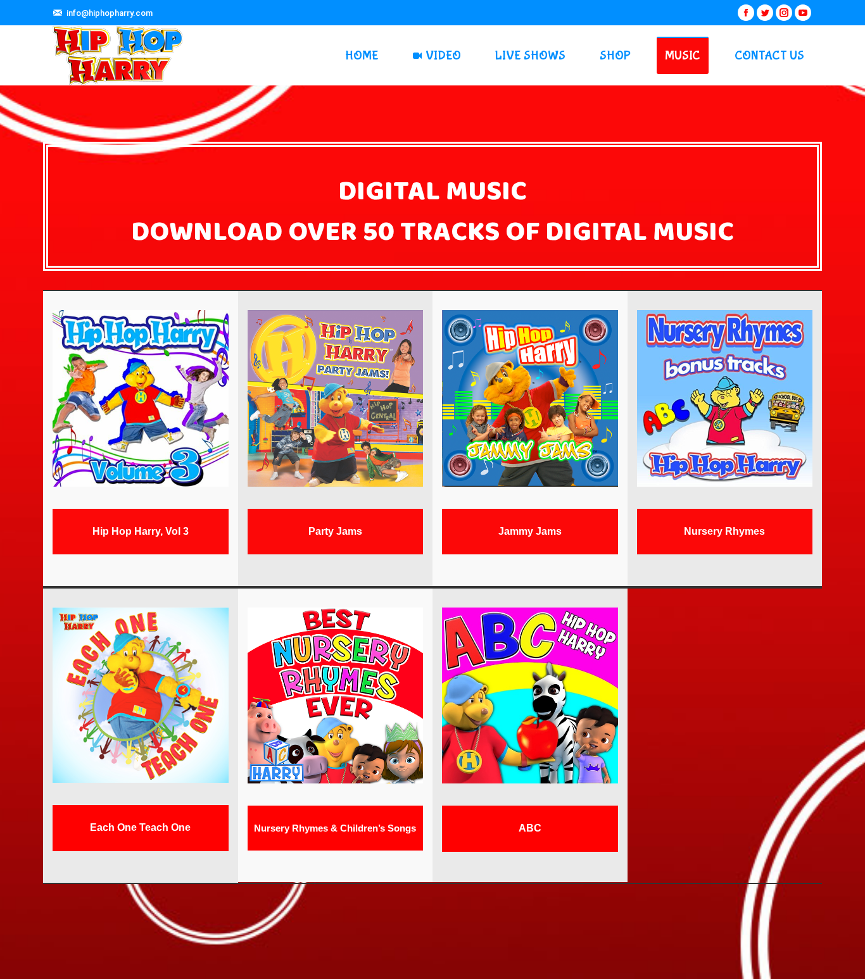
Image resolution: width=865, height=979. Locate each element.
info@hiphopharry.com (109, 13)
